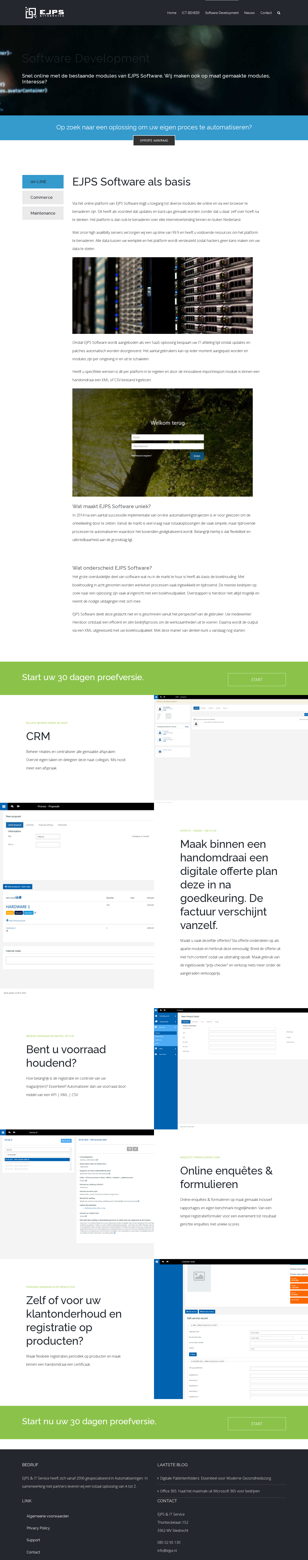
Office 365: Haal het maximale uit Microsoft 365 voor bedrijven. (210, 1491)
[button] (278, 12)
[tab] (43, 181)
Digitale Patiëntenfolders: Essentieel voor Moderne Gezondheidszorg (215, 1478)
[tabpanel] (166, 407)
